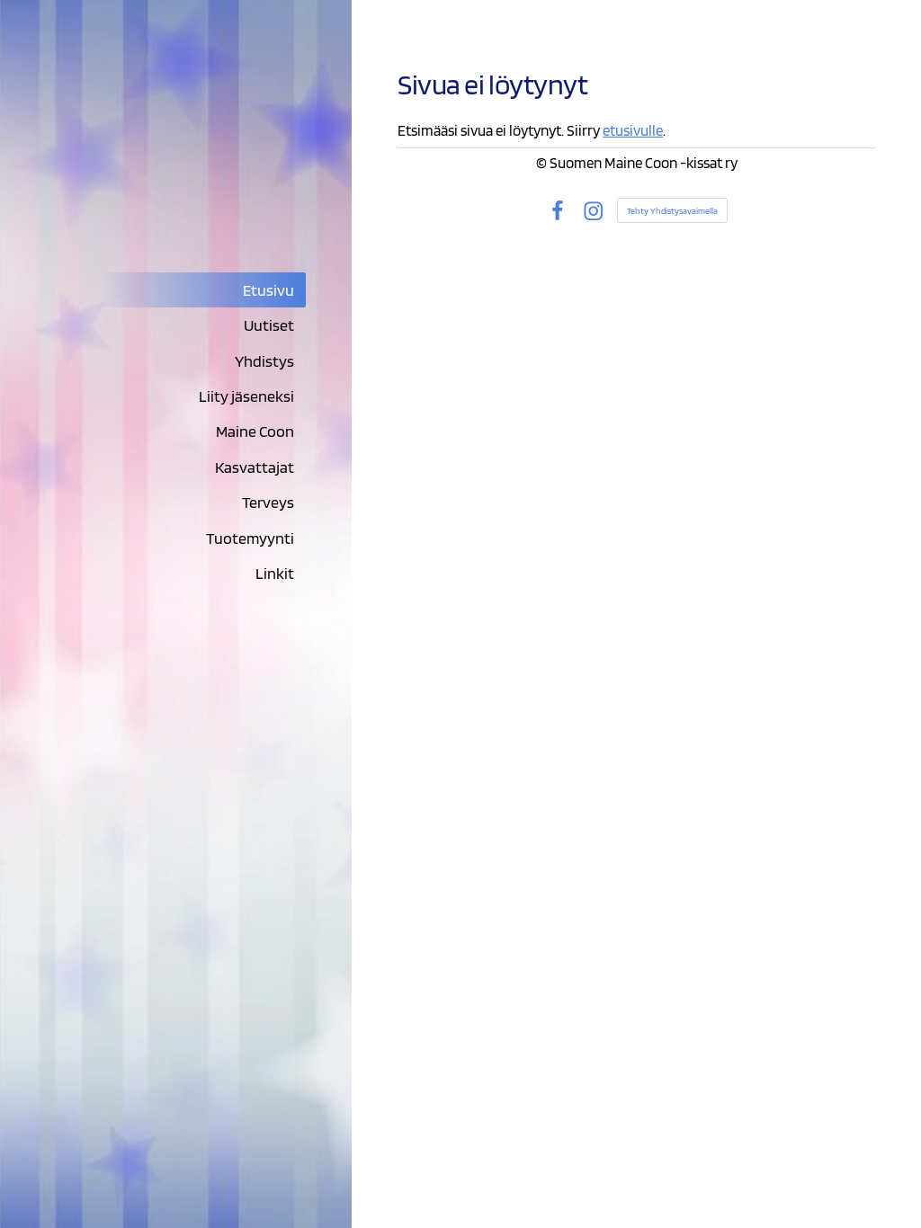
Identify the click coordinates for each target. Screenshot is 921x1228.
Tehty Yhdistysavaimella (672, 210)
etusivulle (633, 130)
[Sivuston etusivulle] (176, 165)
